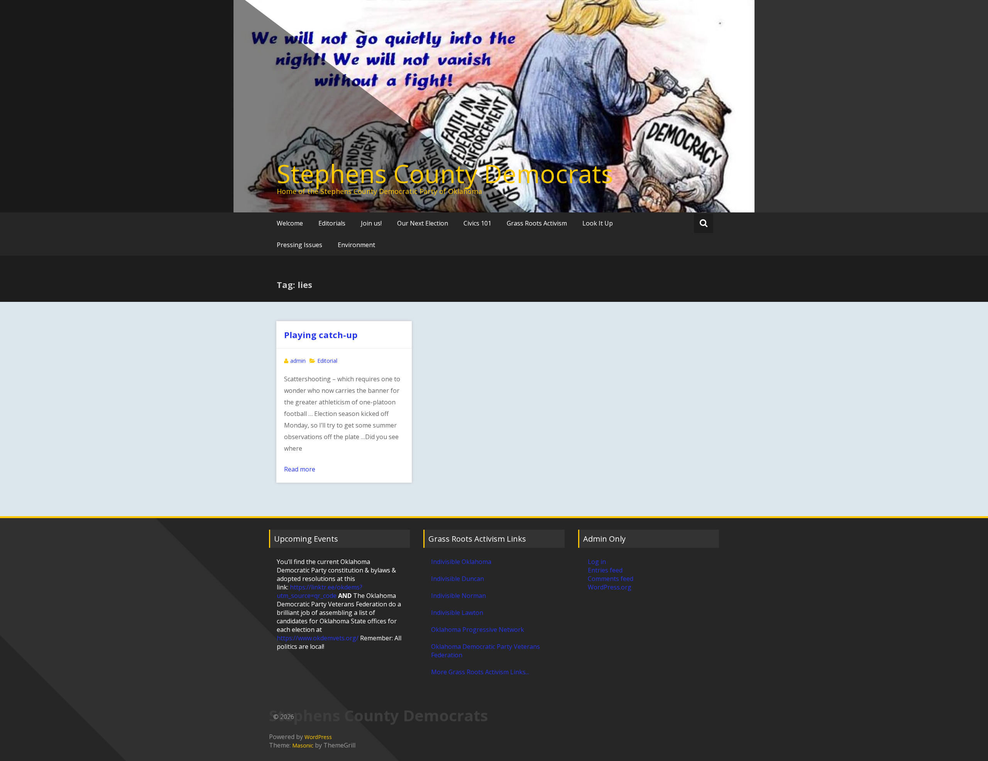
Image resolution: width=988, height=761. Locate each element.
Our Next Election (422, 223)
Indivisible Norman (458, 595)
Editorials (331, 223)
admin (298, 360)
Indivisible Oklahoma (461, 561)
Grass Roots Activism (537, 223)
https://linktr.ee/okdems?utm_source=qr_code (319, 591)
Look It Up (597, 223)
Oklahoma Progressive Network (477, 629)
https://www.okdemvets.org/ (318, 638)
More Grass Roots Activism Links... (480, 672)
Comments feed (610, 578)
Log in (597, 561)
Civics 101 (477, 223)
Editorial (327, 360)
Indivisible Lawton (457, 612)
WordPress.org (609, 587)
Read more (299, 469)
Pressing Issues (299, 245)
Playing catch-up (320, 334)
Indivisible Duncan (457, 578)
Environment (356, 245)
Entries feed (605, 570)
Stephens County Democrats (445, 173)
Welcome (290, 223)
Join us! (371, 223)
